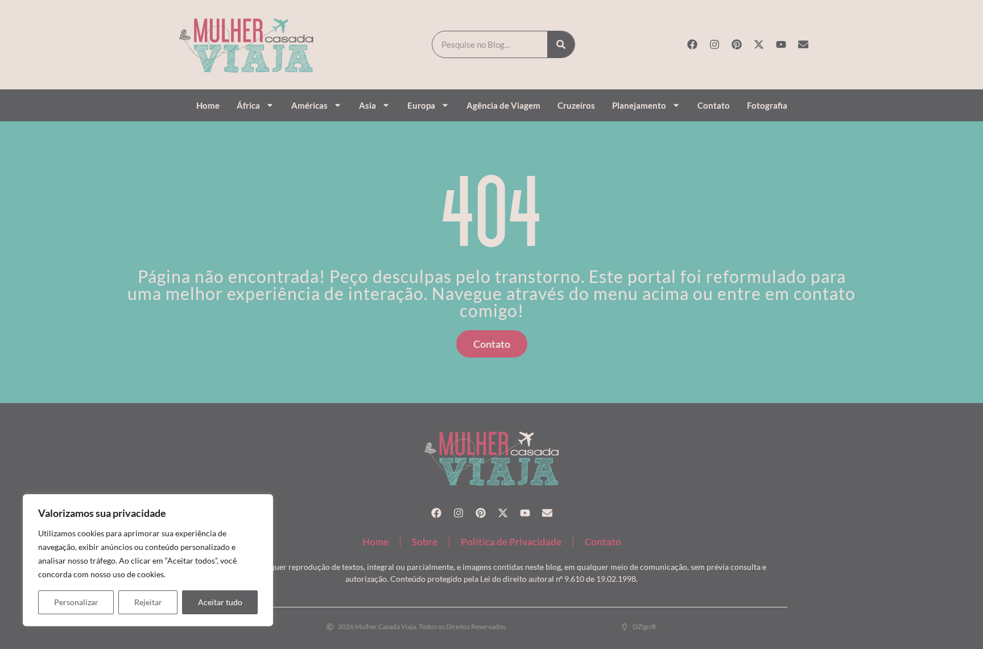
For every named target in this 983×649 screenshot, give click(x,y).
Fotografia (767, 105)
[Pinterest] (736, 44)
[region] (148, 560)
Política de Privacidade (511, 542)
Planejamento (639, 105)
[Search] (561, 44)
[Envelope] (803, 44)
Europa (421, 105)
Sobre (424, 542)
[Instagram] (714, 44)
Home (208, 105)
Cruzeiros (576, 105)
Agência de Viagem (503, 105)
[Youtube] (781, 44)
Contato (713, 105)
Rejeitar (148, 602)
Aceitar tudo (220, 602)
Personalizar (76, 602)
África (248, 105)
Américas (309, 105)
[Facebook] (692, 44)
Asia (367, 105)
